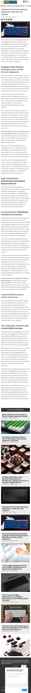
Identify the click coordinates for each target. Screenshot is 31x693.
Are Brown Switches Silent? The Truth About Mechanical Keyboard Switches (14, 439)
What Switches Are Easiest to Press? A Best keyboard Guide (14, 415)
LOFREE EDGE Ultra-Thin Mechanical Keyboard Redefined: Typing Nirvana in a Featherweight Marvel (15, 479)
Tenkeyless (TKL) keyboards (11, 80)
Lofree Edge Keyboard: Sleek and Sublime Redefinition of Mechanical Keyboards (14, 567)
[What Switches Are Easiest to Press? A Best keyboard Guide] (15, 433)
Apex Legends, (5, 200)
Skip (20, 690)
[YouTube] (24, 1)
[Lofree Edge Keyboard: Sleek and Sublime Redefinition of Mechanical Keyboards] (15, 591)
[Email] (11, 19)
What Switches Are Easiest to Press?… (16, 6)
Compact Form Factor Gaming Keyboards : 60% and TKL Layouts (15, 508)
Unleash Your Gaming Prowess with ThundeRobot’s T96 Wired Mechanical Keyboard (15, 628)
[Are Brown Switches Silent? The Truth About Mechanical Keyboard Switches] (15, 473)
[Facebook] (2, 19)
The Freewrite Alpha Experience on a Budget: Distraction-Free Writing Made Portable (15, 597)
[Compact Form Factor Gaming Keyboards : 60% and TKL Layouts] (15, 530)
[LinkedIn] (6, 19)
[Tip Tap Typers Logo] (10, 2)
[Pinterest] (9, 19)
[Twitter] (26, 1)
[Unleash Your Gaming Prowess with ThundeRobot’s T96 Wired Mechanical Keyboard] (15, 655)
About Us (15, 666)
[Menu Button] (2, 2)
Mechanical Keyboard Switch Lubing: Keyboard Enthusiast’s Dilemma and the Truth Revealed (15, 536)
